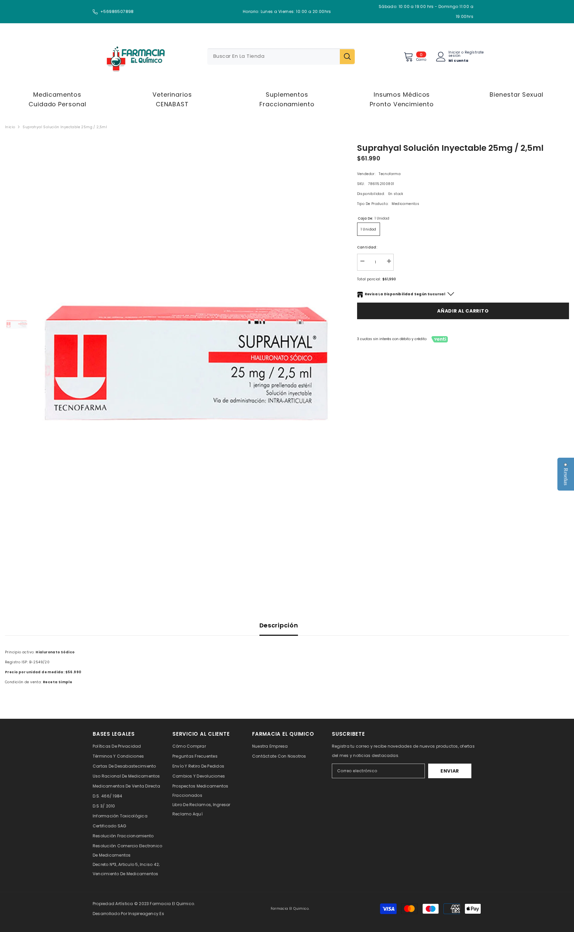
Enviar (449, 771)
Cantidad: (367, 247)
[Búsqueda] (281, 56)
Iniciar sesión (454, 54)
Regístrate (474, 53)
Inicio (10, 127)
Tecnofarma (390, 173)
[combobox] (273, 56)
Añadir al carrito (463, 311)
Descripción (278, 625)
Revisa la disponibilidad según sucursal (405, 294)
